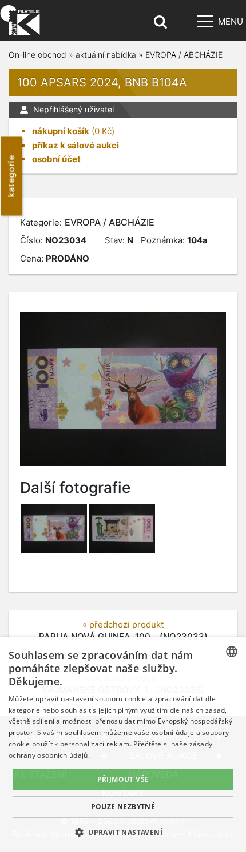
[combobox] (231, 651)
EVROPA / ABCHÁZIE (184, 54)
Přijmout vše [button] (123, 779)
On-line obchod (37, 54)
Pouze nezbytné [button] (123, 806)
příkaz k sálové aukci (75, 145)
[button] (123, 832)
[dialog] (123, 744)
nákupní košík (60, 131)
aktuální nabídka (106, 54)
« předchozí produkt (123, 624)
